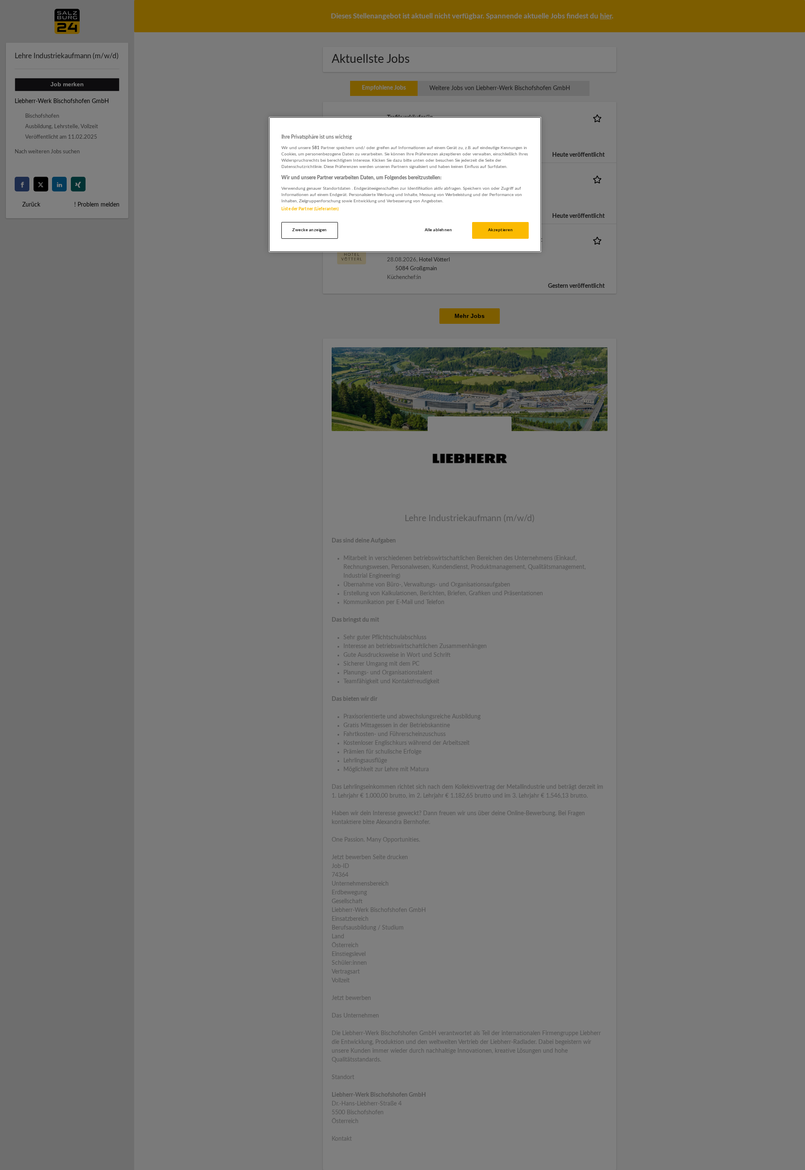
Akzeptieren (500, 230)
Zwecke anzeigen (309, 230)
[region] (405, 184)
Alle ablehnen (438, 230)
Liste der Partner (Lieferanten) (310, 209)
